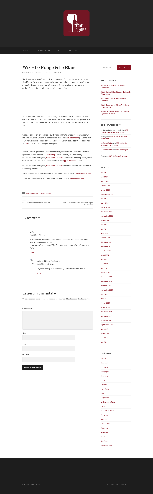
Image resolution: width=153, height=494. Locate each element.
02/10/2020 (26, 73)
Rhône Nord (105, 424)
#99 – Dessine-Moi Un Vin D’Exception (115, 131)
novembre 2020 (106, 281)
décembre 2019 (106, 312)
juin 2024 (104, 172)
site (26, 143)
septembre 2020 (107, 290)
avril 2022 (104, 233)
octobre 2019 (106, 320)
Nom (24, 333)
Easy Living (50, 154)
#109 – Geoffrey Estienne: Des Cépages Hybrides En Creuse (115, 112)
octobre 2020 (106, 285)
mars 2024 (104, 181)
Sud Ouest (104, 441)
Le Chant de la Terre (108, 402)
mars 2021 (104, 268)
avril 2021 (104, 264)
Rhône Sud (104, 428)
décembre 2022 (106, 212)
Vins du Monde (106, 445)
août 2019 (104, 329)
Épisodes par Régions (41, 50)
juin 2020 (104, 294)
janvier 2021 (105, 272)
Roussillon (104, 432)
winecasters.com (77, 178)
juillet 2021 (105, 255)
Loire (102, 406)
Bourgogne (105, 372)
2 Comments (56, 73)
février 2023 (105, 207)
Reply (32, 252)
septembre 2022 (107, 216)
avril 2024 (104, 177)
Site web (25, 354)
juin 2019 (104, 338)
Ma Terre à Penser (107, 411)
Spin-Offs (60, 50)
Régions (48, 193)
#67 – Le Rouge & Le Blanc (118, 156)
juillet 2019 (105, 333)
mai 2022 (104, 229)
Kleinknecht (73, 137)
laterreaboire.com (83, 173)
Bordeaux (34, 193)
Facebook (50, 157)
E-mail (25, 344)
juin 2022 (104, 225)
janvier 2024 (105, 190)
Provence (104, 415)
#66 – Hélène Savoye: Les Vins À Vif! (36, 201)
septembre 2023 (107, 194)
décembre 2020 (106, 277)
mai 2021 (104, 259)
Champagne (105, 376)
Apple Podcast (69, 160)
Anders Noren (120, 485)
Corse (103, 380)
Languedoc (105, 398)
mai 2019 (104, 342)
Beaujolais (104, 363)
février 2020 (105, 303)
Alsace (28, 193)
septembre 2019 (107, 325)
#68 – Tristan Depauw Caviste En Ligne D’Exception (78, 202)
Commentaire (28, 308)
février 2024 (105, 186)
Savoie (103, 437)
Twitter (59, 157)
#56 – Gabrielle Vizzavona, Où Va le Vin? (114, 144)
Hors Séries (74, 50)
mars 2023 (104, 203)
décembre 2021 (106, 242)
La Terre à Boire (41, 73)
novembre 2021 (106, 246)
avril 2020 (104, 298)
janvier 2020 (105, 307)
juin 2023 (104, 199)
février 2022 (105, 238)
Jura (102, 393)
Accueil (25, 50)
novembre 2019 (106, 316)
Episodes (42, 193)
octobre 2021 (106, 251)
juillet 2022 (105, 220)
